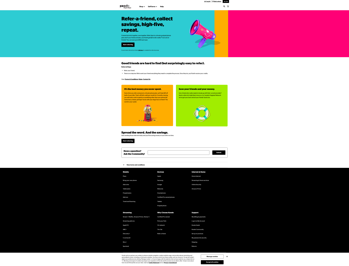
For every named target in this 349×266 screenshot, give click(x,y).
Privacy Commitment (170, 262)
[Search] (224, 6)
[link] (128, 44)
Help (162, 6)
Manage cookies (212, 256)
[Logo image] (125, 6)
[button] (226, 1)
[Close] (227, 257)
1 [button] (161, 37)
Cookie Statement (154, 262)
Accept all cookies (212, 262)
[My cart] (228, 6)
